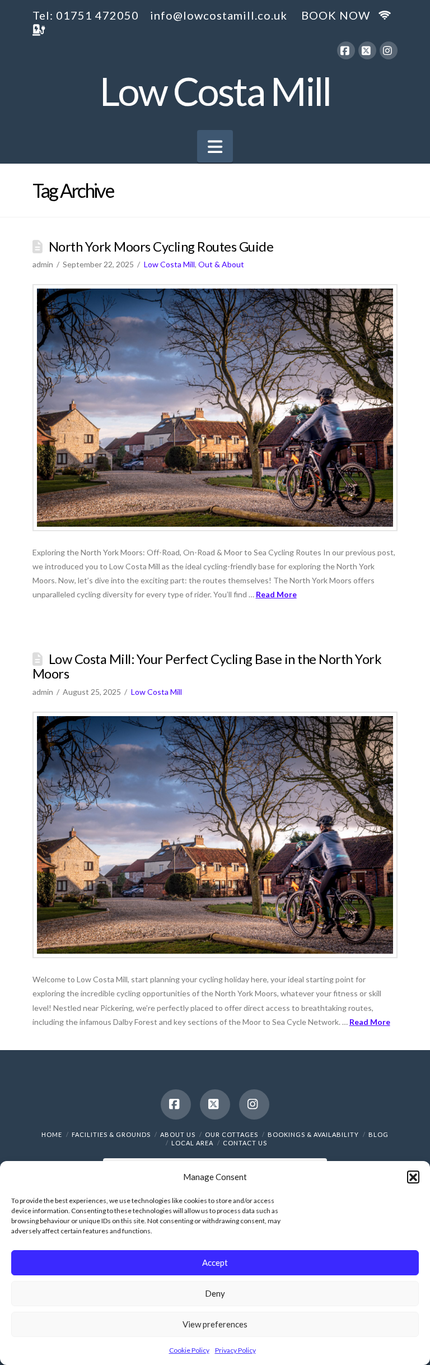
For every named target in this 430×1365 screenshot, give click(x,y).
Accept (215, 1262)
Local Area (192, 1142)
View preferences (215, 1324)
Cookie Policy (189, 1350)
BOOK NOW (335, 15)
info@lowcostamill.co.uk (218, 15)
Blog (378, 1134)
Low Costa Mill (215, 90)
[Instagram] (389, 50)
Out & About (221, 264)
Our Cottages (231, 1134)
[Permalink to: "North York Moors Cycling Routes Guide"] (215, 408)
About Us (177, 1134)
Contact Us (245, 1142)
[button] (413, 1176)
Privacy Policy (235, 1350)
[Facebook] (346, 50)
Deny (215, 1293)
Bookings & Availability (313, 1134)
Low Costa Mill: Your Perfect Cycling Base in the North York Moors (207, 666)
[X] (367, 50)
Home (51, 1134)
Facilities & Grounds (111, 1134)
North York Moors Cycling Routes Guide (161, 246)
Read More (276, 594)
